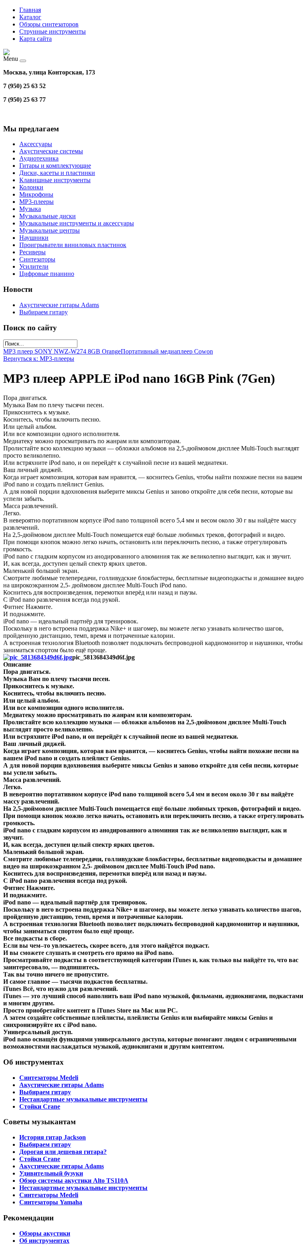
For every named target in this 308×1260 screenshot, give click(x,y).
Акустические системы (51, 151)
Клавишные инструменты (55, 180)
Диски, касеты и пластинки (57, 172)
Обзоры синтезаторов (49, 24)
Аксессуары (35, 144)
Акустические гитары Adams (59, 304)
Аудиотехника (39, 158)
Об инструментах (44, 1240)
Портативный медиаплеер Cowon (167, 351)
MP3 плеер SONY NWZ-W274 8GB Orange (62, 351)
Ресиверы (32, 252)
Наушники (34, 237)
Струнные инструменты (52, 31)
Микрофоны (36, 194)
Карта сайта (35, 38)
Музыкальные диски (47, 216)
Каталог (30, 17)
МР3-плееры (36, 201)
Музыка (30, 208)
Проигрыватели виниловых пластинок (72, 244)
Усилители (34, 266)
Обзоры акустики (44, 1233)
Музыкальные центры (49, 230)
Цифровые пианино (46, 273)
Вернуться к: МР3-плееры (38, 358)
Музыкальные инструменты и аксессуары (76, 223)
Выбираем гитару (43, 312)
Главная (30, 9)
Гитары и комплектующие (55, 165)
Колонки (31, 187)
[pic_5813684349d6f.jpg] (37, 657)
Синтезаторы (37, 259)
